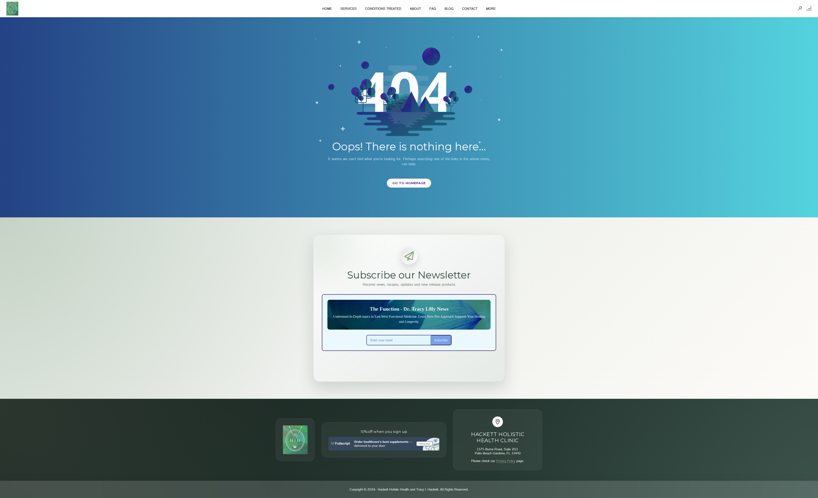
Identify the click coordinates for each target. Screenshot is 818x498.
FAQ (432, 8)
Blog (449, 8)
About (415, 8)
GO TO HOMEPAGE (409, 183)
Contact (470, 8)
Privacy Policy (505, 460)
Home (327, 8)
